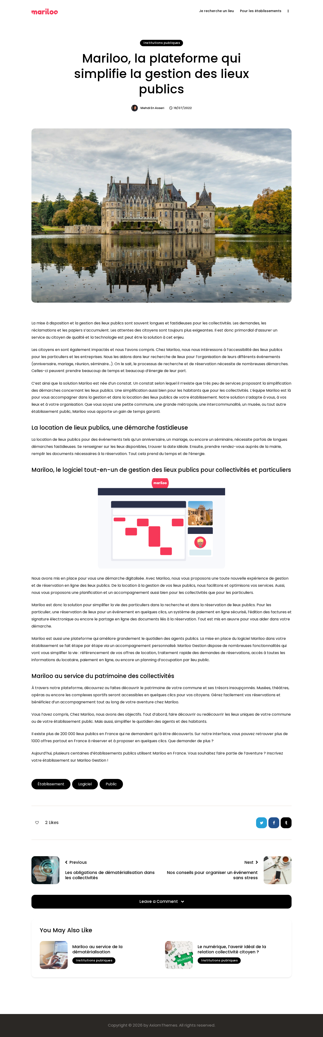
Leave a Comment (159, 901)
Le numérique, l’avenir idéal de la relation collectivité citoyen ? (232, 949)
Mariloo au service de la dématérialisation (97, 949)
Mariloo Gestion (91, 760)
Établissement (51, 784)
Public (111, 784)
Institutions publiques (162, 43)
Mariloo (79, 411)
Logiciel (85, 784)
